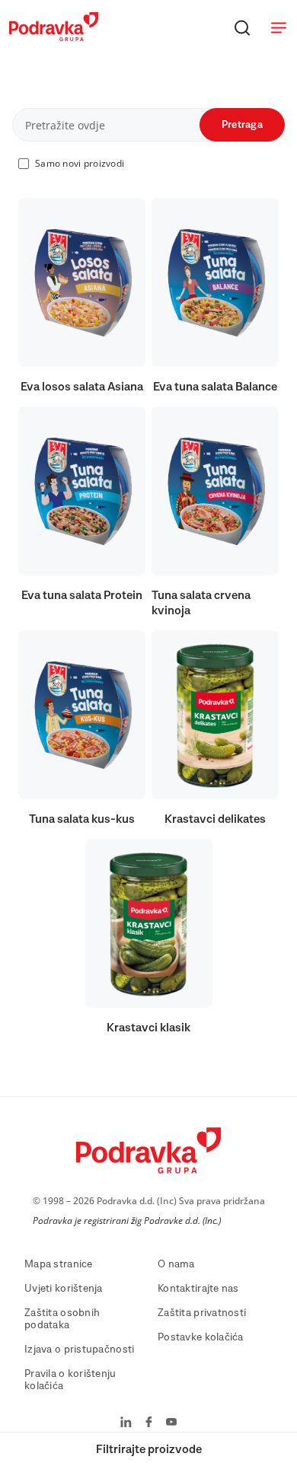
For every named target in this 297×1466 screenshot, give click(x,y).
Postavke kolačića (201, 1337)
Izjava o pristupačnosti (79, 1349)
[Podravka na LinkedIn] (126, 1423)
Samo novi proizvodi (79, 163)
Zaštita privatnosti (202, 1313)
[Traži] (242, 27)
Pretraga (242, 125)
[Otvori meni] (279, 27)
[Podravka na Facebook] (148, 1423)
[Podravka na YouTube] (171, 1423)
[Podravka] (53, 37)
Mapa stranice (58, 1264)
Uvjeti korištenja (63, 1288)
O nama (176, 1264)
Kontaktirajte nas (198, 1288)
